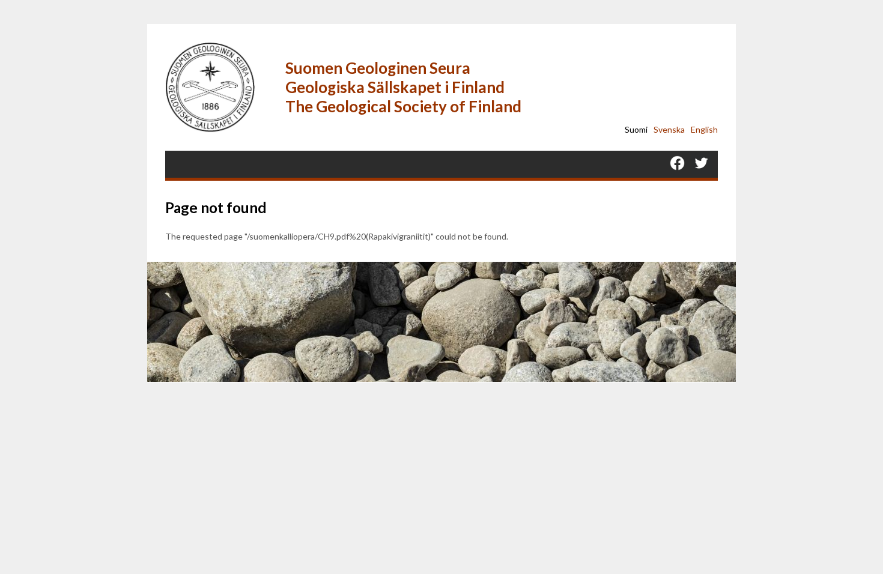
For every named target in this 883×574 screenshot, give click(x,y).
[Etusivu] (219, 87)
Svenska (669, 129)
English (704, 129)
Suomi (636, 129)
